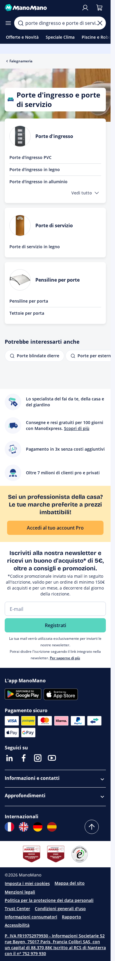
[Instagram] (37, 758)
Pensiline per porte (57, 280)
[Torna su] (92, 827)
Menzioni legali (20, 892)
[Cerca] (21, 23)
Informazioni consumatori (31, 917)
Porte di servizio (54, 225)
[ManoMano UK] (23, 827)
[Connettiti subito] (85, 7)
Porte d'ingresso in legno (34, 169)
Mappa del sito (70, 883)
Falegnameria (20, 61)
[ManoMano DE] (37, 827)
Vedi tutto (81, 193)
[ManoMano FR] (9, 827)
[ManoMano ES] (52, 827)
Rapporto (71, 917)
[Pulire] (100, 23)
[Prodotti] (8, 23)
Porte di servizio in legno (34, 246)
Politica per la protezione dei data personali (49, 900)
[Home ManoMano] (40, 7)
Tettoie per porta (26, 313)
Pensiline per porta (28, 301)
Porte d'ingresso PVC (30, 157)
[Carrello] (99, 7)
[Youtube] (52, 758)
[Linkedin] (9, 758)
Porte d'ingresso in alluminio (38, 181)
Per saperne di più (65, 657)
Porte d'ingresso (54, 136)
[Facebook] (23, 758)
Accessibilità (17, 925)
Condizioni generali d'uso (60, 908)
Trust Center (17, 908)
